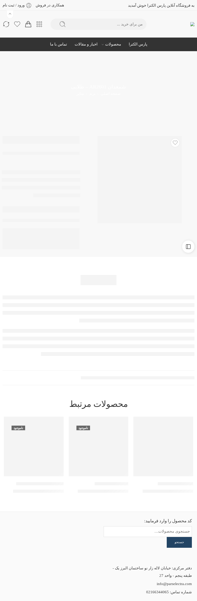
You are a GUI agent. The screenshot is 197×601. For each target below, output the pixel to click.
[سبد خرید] (28, 24)
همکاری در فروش (50, 5)
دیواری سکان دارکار (175, 483)
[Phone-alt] (12, 527)
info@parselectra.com (174, 584)
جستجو (179, 542)
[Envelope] (40, 527)
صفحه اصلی (111, 94)
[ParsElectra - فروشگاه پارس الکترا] (183, 24)
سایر (80, 94)
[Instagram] (26, 527)
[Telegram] (40, 540)
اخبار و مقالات (86, 44)
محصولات (113, 44)
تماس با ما (58, 44)
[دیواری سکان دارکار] (163, 447)
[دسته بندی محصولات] (39, 24)
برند (92, 94)
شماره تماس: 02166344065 (169, 592)
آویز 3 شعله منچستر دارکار (40, 483)
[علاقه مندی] (175, 143)
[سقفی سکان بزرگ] (99, 447)
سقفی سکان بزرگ (111, 483)
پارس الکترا (138, 44)
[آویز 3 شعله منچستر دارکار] (34, 447)
